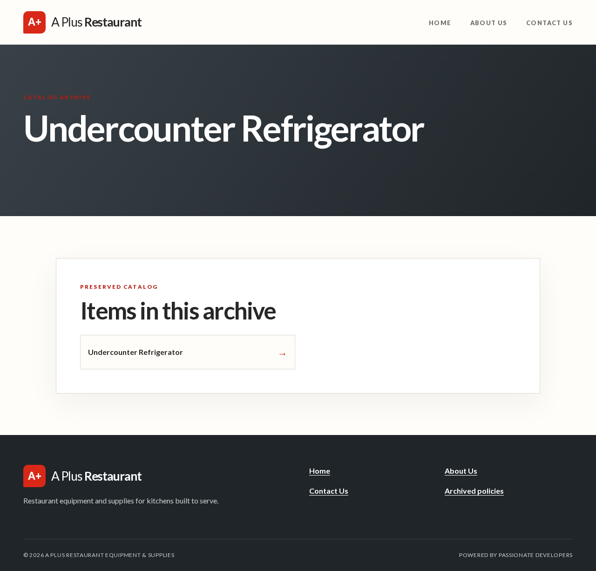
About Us (489, 23)
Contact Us (549, 23)
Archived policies (474, 490)
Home (440, 23)
